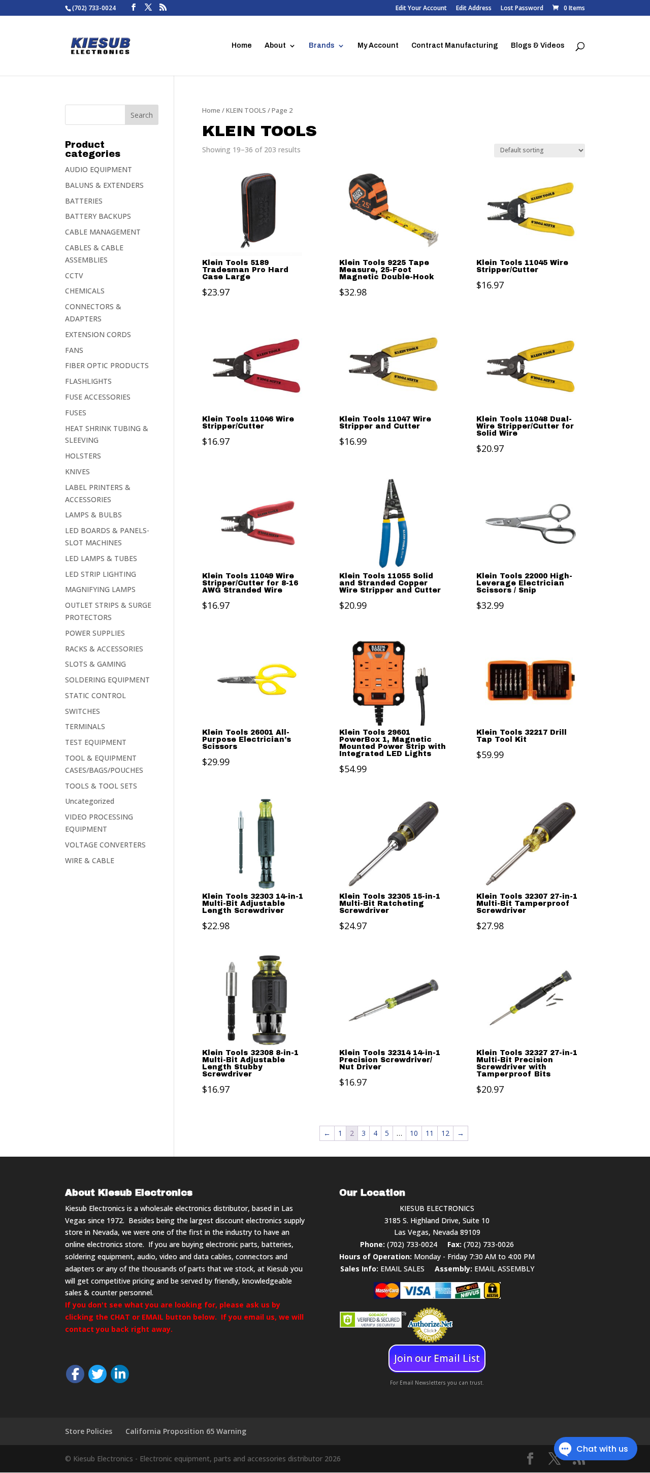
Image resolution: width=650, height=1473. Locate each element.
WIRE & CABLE (89, 860)
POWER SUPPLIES (95, 633)
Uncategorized (89, 801)
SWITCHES (82, 711)
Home (242, 45)
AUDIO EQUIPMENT (98, 169)
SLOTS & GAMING (95, 664)
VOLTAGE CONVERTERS (105, 844)
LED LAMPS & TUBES (101, 558)
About (275, 45)
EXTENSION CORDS (98, 334)
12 (445, 1133)
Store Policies (88, 1431)
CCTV (74, 275)
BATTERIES (84, 201)
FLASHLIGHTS (88, 381)
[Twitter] (97, 1374)
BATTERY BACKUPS (98, 216)
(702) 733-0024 (412, 1244)
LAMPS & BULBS (93, 514)
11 (430, 1133)
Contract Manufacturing (454, 45)
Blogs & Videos (538, 45)
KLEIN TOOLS (246, 110)
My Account (378, 45)
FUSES (75, 412)
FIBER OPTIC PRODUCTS (107, 365)
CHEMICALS (85, 291)
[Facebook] (75, 1374)
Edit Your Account (421, 8)
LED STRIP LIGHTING (100, 574)
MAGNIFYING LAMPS (100, 589)
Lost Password (522, 8)
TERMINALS (85, 726)
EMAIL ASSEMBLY (504, 1268)
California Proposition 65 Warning (185, 1431)
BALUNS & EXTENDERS (104, 185)
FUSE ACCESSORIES (98, 397)
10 (414, 1133)
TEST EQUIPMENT (95, 742)
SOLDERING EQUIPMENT (107, 679)
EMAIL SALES (402, 1268)
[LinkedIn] (120, 1374)
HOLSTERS (83, 456)
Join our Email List (437, 1358)
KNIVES (77, 471)
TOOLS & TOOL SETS (101, 786)
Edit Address (474, 8)
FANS (74, 350)
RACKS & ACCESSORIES (104, 648)
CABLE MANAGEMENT (103, 232)
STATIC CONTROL (95, 695)
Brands (322, 45)
